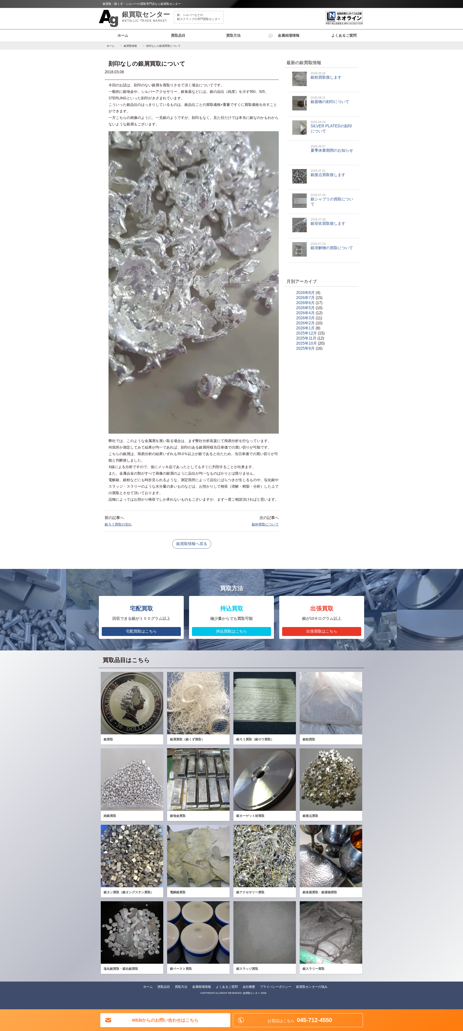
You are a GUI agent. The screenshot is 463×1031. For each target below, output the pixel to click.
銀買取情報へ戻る (191, 544)
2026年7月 (305, 298)
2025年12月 (306, 333)
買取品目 (178, 35)
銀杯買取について (265, 524)
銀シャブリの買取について (332, 199)
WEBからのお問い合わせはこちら (165, 1020)
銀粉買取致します (326, 75)
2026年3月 (305, 318)
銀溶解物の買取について (332, 246)
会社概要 (249, 987)
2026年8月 (305, 293)
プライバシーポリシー (275, 987)
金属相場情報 (289, 35)
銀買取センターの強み (311, 987)
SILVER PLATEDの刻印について (331, 126)
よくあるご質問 (344, 35)
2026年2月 (305, 323)
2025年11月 (306, 338)
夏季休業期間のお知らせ (332, 148)
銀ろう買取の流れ (118, 524)
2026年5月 (305, 308)
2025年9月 (305, 348)
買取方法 (233, 35)
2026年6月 (305, 303)
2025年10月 (306, 343)
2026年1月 (305, 328)
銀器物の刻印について (330, 100)
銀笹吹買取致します (328, 221)
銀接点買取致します (328, 173)
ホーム (122, 35)
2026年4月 (305, 313)
